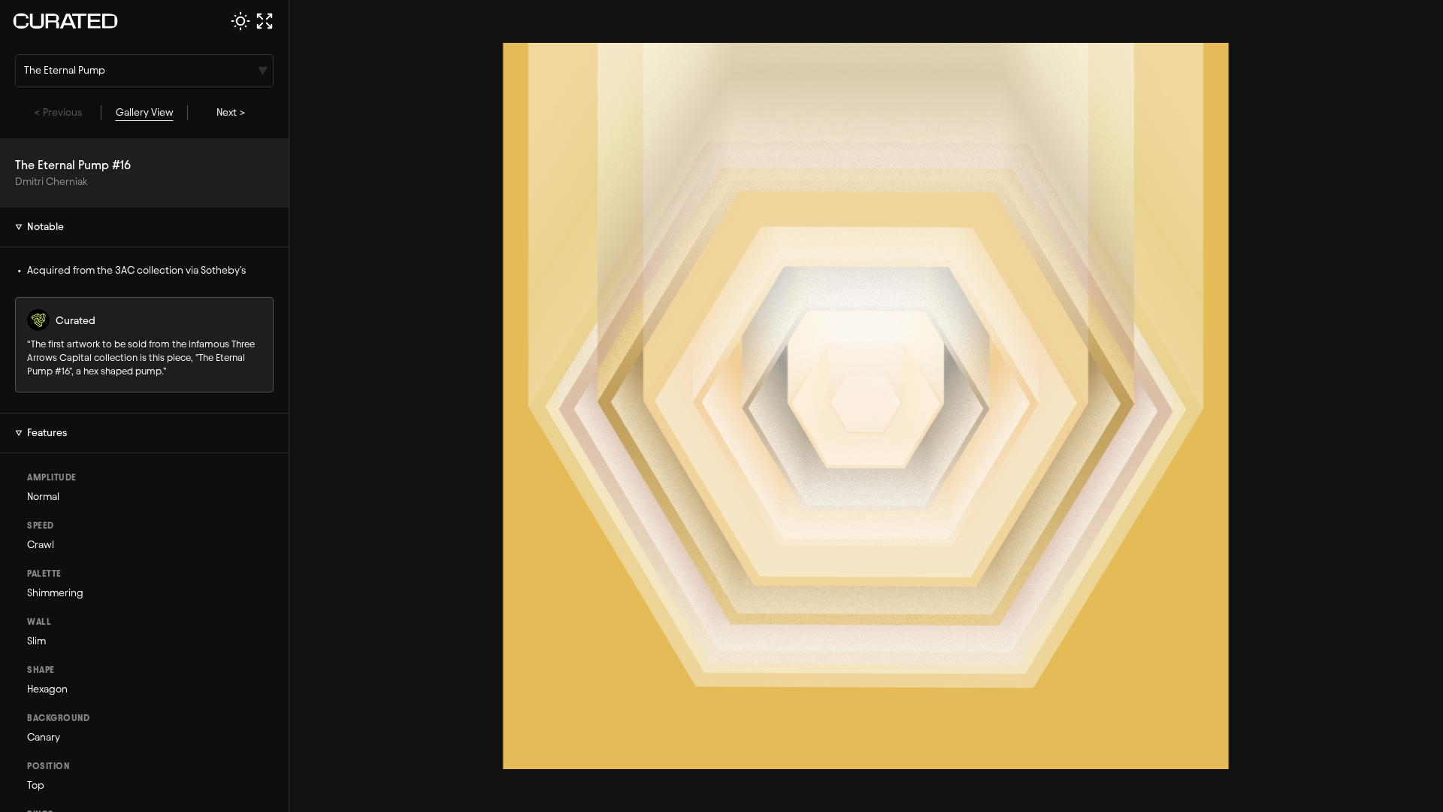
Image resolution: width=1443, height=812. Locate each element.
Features (47, 432)
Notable (45, 226)
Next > (231, 112)
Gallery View (145, 112)
